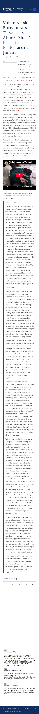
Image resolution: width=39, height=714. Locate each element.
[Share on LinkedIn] (26, 584)
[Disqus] (19, 620)
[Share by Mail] (33, 584)
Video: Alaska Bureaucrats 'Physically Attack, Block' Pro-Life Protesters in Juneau (16, 38)
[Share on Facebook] (6, 584)
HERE (18, 111)
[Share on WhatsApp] (19, 584)
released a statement (10, 87)
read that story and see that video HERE (20, 80)
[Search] (29, 9)
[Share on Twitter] (13, 584)
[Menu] (33, 9)
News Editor (16, 57)
